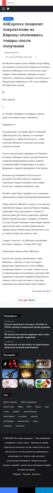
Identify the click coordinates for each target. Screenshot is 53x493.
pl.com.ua (13, 452)
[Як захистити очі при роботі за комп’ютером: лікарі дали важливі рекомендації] (43, 364)
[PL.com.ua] (12, 9)
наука (35, 421)
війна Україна (9, 416)
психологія (20, 426)
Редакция (17, 474)
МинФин (47, 291)
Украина (16, 412)
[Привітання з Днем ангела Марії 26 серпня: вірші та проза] (10, 383)
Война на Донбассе (29, 402)
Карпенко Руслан (12, 53)
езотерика (22, 416)
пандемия (8, 426)
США (47, 407)
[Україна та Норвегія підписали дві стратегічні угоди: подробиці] (26, 383)
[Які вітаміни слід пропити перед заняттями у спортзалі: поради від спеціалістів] (43, 383)
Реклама (26, 474)
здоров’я (34, 416)
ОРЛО (29, 407)
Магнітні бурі (9, 407)
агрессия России (30, 412)
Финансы (8, 19)
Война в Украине (10, 402)
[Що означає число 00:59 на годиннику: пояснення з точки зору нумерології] (26, 373)
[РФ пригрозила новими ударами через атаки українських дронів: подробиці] (26, 364)
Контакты (36, 474)
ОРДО (20, 407)
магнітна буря (23, 421)
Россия (38, 407)
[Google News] (26, 300)
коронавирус (9, 421)
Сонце (6, 412)
